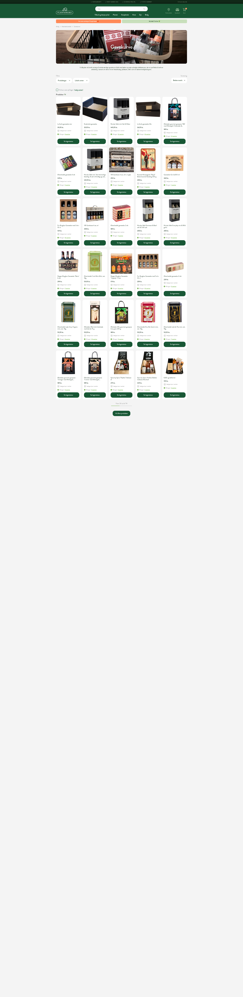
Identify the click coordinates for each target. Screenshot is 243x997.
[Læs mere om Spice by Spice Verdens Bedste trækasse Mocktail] (148, 363)
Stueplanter (125, 15)
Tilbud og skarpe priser (102, 15)
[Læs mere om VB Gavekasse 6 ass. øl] (95, 210)
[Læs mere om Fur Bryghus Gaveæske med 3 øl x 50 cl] (68, 210)
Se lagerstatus (68, 141)
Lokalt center (79, 80)
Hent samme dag (112, 2)
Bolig (146, 15)
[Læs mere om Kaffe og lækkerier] (174, 363)
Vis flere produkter (121, 413)
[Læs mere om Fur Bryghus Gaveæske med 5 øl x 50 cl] (148, 261)
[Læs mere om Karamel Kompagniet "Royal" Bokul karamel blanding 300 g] (148, 160)
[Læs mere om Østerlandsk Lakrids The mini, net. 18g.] (174, 312)
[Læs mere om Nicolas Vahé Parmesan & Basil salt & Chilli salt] (148, 210)
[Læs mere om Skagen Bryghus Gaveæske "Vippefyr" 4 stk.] (121, 261)
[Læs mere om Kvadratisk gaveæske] (95, 109)
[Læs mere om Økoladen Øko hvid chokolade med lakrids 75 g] (95, 312)
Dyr (140, 15)
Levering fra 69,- (130, 2)
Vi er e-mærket (147, 2)
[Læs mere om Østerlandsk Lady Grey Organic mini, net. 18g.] (68, 312)
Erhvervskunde (182, 2)
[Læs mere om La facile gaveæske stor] (68, 109)
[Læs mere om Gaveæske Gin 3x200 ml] (174, 160)
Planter (115, 15)
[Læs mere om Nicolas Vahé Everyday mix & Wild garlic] (174, 210)
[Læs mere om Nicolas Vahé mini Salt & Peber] (121, 109)
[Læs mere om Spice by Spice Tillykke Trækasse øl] (121, 363)
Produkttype (62, 80)
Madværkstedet (66, 27)
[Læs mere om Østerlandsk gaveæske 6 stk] (68, 160)
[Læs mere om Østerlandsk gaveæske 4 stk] (174, 261)
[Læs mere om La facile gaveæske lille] (148, 109)
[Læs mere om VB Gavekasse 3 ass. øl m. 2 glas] (121, 160)
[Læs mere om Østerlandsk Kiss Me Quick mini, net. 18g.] (148, 312)
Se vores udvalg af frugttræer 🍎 (88, 21)
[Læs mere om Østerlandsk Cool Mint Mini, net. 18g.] (95, 261)
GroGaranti (96, 2)
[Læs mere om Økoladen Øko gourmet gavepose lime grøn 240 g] (121, 312)
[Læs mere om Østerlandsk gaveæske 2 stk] (121, 210)
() (78, 90)
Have (134, 15)
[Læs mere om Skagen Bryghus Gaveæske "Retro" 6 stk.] (68, 261)
